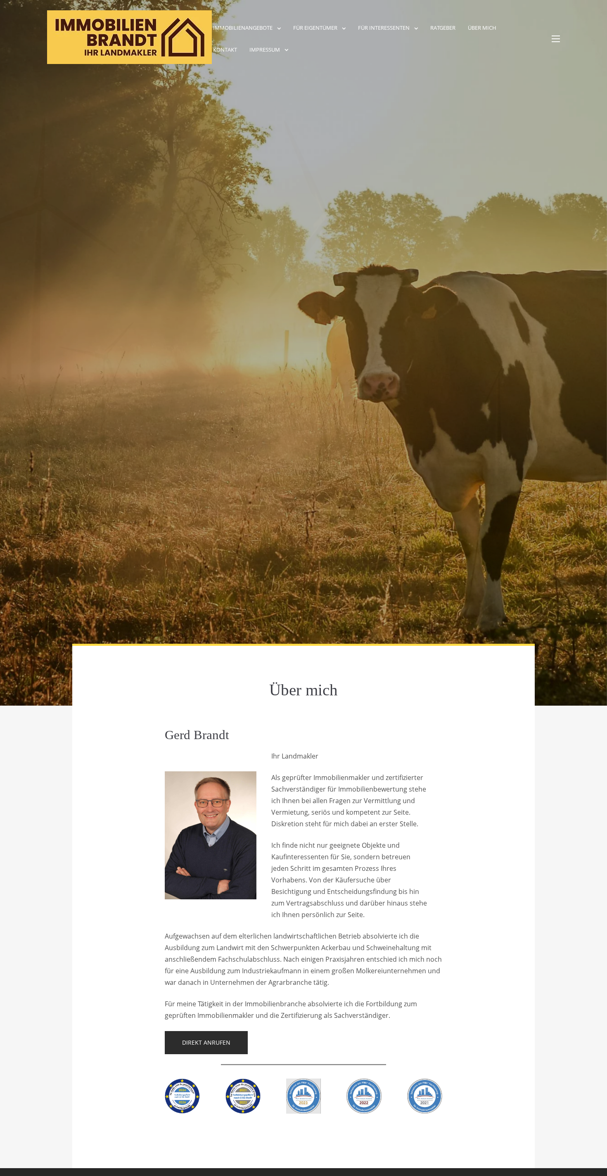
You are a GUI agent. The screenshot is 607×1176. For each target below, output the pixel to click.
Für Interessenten (384, 27)
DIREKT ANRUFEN (206, 1042)
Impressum (264, 49)
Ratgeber (442, 27)
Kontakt (225, 49)
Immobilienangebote (243, 27)
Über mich (482, 27)
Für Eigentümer (315, 27)
